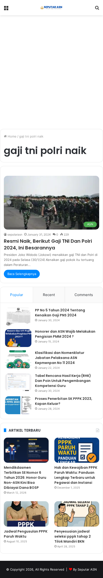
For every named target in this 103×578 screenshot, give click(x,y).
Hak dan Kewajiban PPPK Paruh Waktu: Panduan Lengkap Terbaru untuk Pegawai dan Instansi (75, 475)
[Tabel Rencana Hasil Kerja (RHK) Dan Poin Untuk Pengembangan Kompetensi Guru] (18, 382)
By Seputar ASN (85, 569)
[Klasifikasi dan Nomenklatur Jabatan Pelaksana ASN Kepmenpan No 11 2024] (18, 359)
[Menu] (6, 9)
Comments (83, 294)
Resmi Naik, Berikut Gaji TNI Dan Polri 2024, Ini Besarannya (48, 244)
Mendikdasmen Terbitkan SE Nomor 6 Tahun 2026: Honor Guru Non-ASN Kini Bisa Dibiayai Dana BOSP (25, 477)
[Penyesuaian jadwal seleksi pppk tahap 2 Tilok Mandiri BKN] (76, 514)
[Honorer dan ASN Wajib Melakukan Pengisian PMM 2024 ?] (18, 338)
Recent (49, 294)
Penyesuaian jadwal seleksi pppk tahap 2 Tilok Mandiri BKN (72, 536)
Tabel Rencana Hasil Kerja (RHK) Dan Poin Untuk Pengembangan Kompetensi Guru (63, 380)
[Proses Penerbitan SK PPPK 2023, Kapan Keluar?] (18, 405)
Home (12, 136)
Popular (16, 294)
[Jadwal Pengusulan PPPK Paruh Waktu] (26, 514)
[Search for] (97, 9)
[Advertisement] (51, 73)
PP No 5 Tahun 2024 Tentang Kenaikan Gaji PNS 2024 (60, 313)
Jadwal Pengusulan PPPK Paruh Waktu (25, 534)
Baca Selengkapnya (21, 274)
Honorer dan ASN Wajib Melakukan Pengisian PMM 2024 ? (65, 334)
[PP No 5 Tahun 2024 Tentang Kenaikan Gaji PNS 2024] (18, 317)
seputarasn (14, 234)
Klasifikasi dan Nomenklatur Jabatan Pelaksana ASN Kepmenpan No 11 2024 (59, 357)
